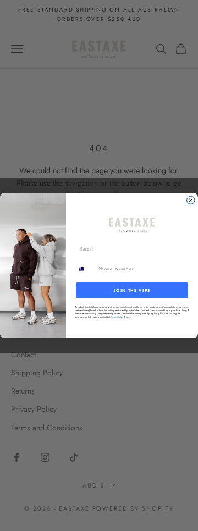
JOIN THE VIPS (132, 290)
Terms (128, 317)
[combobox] (85, 269)
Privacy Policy (117, 317)
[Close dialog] (191, 200)
